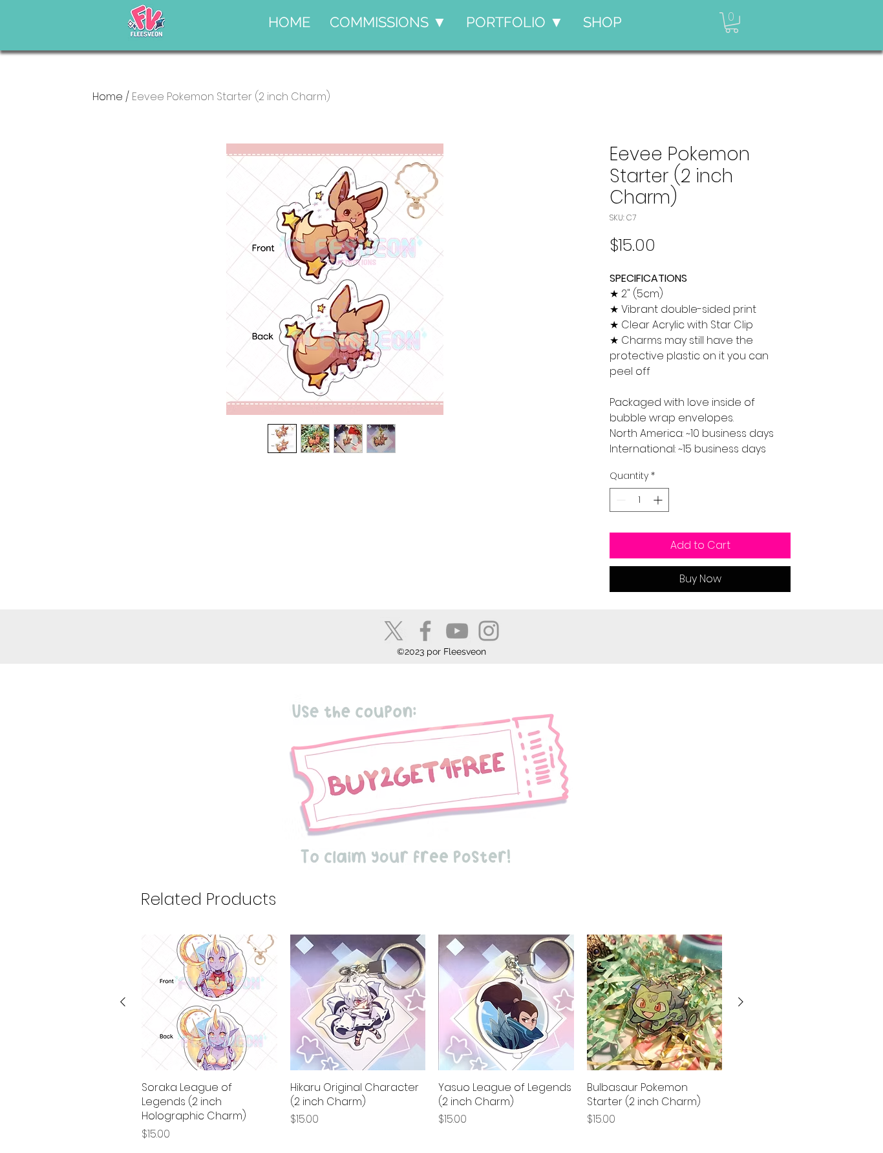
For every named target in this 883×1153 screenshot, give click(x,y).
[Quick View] (209, 1002)
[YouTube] (457, 630)
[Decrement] (620, 500)
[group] (432, 1038)
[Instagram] (488, 630)
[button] (388, 22)
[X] (393, 630)
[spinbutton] (639, 500)
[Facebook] (425, 630)
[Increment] (659, 500)
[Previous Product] (123, 1002)
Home (107, 96)
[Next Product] (741, 1002)
